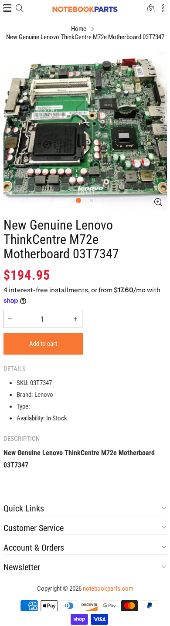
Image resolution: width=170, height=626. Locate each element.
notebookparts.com (108, 588)
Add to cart (43, 344)
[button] (7, 9)
